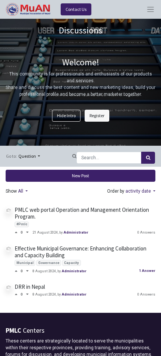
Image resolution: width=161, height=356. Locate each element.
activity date (138, 191)
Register (96, 115)
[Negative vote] (27, 232)
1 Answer (147, 271)
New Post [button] (80, 175)
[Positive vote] (18, 232)
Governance (49, 263)
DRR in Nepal (30, 286)
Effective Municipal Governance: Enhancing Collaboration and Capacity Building (80, 252)
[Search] (148, 158)
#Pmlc (21, 224)
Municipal (25, 263)
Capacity (71, 263)
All (21, 191)
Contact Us (76, 9)
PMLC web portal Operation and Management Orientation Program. (82, 213)
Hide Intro (66, 115)
